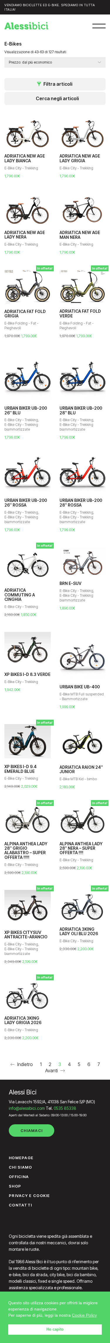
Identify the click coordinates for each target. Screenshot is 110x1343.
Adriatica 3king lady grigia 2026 (22, 1020)
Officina (19, 1176)
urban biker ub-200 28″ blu (81, 410)
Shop (15, 1186)
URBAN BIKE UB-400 (80, 687)
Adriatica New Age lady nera (24, 234)
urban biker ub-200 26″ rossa (25, 502)
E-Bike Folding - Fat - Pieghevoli (21, 325)
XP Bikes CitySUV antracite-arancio (26, 934)
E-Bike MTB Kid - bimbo (78, 779)
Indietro (24, 1064)
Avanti (52, 1070)
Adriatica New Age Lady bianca (24, 158)
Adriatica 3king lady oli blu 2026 (79, 931)
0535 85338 (65, 1108)
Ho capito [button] (55, 1329)
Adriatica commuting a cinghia (19, 594)
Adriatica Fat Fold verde (80, 313)
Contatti (20, 1205)
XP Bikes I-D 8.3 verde (27, 674)
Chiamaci (32, 1130)
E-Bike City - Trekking (21, 168)
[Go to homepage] (26, 26)
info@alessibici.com (27, 1108)
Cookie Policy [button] (84, 1315)
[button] (99, 26)
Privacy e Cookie (29, 1195)
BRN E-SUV (71, 583)
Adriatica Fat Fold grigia (25, 313)
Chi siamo (20, 1167)
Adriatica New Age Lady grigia (80, 158)
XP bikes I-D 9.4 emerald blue (20, 768)
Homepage (21, 1157)
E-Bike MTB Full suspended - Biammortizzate (82, 696)
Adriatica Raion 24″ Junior (81, 769)
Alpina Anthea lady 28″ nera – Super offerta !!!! (81, 848)
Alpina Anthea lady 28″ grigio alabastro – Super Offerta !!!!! (26, 850)
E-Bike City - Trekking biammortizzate (21, 427)
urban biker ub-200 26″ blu (25, 410)
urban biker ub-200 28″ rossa (81, 502)
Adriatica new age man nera (80, 234)
